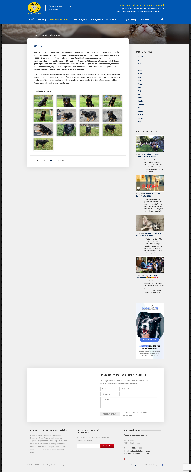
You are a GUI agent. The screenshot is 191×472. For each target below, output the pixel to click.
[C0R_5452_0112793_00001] (43, 101)
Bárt (139, 81)
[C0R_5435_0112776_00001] (112, 101)
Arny (139, 60)
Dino (139, 122)
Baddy (140, 70)
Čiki (139, 108)
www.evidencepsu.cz (132, 465)
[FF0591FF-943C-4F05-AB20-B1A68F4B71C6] (66, 115)
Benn (140, 84)
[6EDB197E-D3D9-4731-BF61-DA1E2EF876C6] (89, 115)
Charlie (140, 101)
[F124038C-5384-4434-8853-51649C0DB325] (89, 130)
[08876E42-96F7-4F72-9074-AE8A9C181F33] (43, 144)
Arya (139, 63)
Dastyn (140, 118)
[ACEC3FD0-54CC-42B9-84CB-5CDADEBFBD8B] (112, 115)
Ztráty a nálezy (128, 19)
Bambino (141, 74)
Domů (31, 19)
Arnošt (140, 57)
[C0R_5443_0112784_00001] (89, 101)
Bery (139, 87)
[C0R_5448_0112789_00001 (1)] (66, 101)
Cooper (140, 111)
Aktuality (41, 19)
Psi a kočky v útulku (59, 19)
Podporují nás (81, 19)
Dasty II (140, 115)
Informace (111, 19)
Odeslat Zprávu (110, 414)
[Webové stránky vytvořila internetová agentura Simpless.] (162, 465)
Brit (139, 94)
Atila (139, 67)
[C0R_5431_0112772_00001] (43, 115)
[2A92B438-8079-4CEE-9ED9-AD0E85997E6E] (112, 130)
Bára (139, 77)
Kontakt (145, 19)
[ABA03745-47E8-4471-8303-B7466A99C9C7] (66, 130)
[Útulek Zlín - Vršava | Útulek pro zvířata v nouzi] (34, 8)
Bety (139, 91)
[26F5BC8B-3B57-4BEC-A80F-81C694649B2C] (43, 130)
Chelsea (141, 104)
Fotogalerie (97, 19)
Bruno (140, 98)
